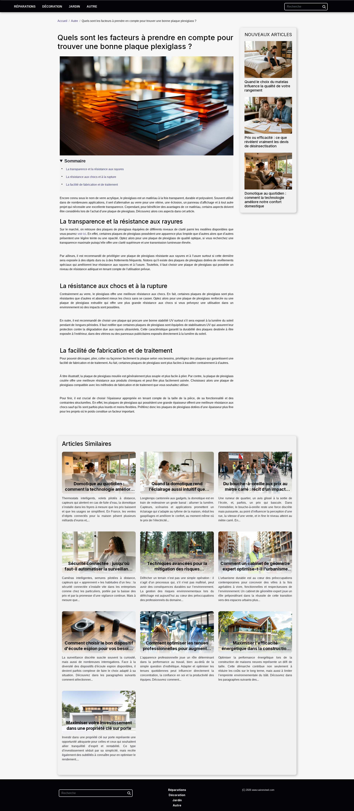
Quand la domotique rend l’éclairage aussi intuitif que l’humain (177, 489)
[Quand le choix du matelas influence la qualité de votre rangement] (268, 59)
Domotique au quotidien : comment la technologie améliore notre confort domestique (265, 199)
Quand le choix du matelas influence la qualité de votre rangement (267, 86)
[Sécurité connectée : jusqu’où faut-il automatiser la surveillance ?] (99, 552)
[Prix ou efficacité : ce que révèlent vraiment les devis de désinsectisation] (268, 115)
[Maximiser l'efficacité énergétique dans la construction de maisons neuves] (255, 631)
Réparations (25, 6)
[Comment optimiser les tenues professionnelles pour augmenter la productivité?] (177, 631)
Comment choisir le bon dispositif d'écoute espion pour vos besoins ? (98, 648)
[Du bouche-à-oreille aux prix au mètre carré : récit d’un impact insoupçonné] (255, 472)
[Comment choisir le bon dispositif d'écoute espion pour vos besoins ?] (99, 631)
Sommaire (75, 160)
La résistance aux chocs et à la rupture (91, 176)
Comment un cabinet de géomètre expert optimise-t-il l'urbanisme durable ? (255, 569)
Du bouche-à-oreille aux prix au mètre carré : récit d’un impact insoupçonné (255, 489)
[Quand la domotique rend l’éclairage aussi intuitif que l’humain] (177, 472)
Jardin (74, 6)
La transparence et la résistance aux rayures (95, 169)
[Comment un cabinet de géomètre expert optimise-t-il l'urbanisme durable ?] (255, 552)
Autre (92, 6)
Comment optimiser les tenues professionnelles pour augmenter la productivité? (177, 648)
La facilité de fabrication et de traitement (92, 184)
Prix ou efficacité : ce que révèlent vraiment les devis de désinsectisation (266, 141)
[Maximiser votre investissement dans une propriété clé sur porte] (99, 711)
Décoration (52, 6)
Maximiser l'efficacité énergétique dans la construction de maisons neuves (255, 648)
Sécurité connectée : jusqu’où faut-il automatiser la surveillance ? (99, 569)
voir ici (82, 233)
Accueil (62, 20)
